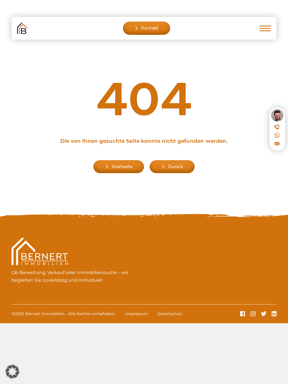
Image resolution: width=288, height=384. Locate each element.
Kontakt (150, 28)
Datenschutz (170, 313)
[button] (12, 371)
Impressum (136, 313)
